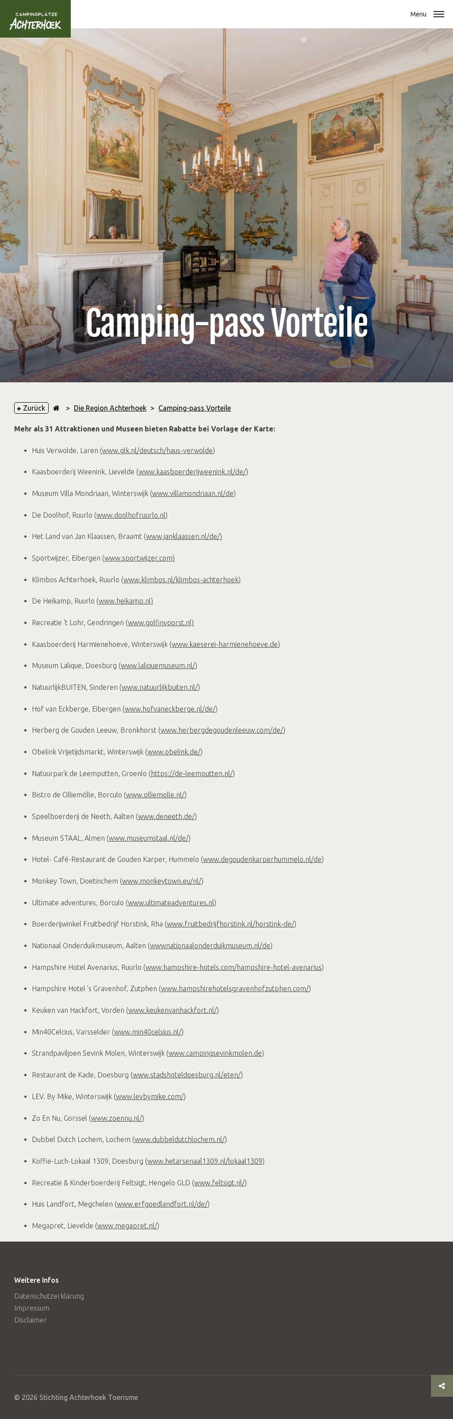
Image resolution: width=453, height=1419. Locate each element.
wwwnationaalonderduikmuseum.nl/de (210, 946)
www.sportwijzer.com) (139, 558)
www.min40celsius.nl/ (147, 1032)
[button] (439, 15)
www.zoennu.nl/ (116, 1118)
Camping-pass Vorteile (194, 408)
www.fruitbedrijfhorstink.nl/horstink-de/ (230, 924)
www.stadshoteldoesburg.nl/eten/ (187, 1075)
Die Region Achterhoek (110, 408)
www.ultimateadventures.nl (171, 903)
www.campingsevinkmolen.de (215, 1053)
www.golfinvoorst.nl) (161, 623)
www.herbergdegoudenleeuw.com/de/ (222, 730)
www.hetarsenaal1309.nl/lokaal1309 (204, 1161)
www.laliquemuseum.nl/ (158, 665)
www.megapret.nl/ (127, 1226)
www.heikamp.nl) (126, 601)
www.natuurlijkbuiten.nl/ (160, 687)
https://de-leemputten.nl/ (192, 773)
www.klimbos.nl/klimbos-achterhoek (180, 580)
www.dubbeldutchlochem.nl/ (179, 1139)
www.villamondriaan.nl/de (193, 493)
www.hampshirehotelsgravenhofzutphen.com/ (235, 988)
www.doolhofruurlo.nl (130, 515)
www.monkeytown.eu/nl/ (161, 881)
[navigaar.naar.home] (56, 408)
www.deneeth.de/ (166, 816)
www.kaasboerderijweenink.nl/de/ (192, 472)
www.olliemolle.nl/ (155, 795)
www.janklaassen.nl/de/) (184, 536)
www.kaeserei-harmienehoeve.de (225, 644)
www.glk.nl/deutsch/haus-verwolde (157, 450)
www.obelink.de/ (173, 752)
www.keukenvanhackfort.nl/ (172, 1010)
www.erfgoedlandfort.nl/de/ (162, 1204)
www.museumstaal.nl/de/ (148, 838)
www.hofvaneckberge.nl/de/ (170, 709)
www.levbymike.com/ (150, 1096)
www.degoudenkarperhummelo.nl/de (262, 859)
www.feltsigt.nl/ (219, 1183)
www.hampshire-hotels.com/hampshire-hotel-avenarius (234, 967)
